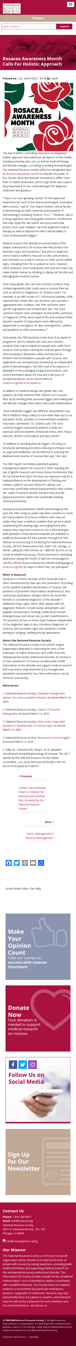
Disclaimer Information (14, 1336)
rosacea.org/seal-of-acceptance (22, 383)
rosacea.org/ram (13, 567)
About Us (41, 1305)
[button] (70, 4)
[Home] (12, 12)
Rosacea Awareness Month (22, 174)
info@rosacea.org (22, 1221)
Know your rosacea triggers (53, 737)
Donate (38, 18)
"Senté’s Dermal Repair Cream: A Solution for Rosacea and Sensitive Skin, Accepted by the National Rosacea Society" (32, 792)
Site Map (34, 1336)
